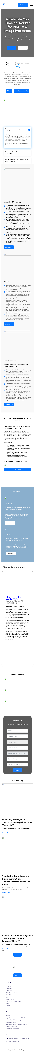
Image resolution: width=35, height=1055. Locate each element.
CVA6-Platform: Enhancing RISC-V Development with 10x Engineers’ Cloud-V (17, 938)
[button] (4, 619)
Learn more (6, 833)
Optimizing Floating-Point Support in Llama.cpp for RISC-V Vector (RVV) (17, 822)
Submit (17, 770)
